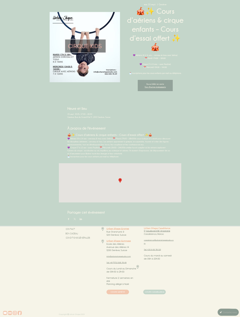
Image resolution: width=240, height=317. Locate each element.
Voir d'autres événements (155, 87)
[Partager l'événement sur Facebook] (68, 219)
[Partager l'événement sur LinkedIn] (81, 219)
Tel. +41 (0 (110, 262)
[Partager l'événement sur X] (75, 219)
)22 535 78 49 (120, 262)
